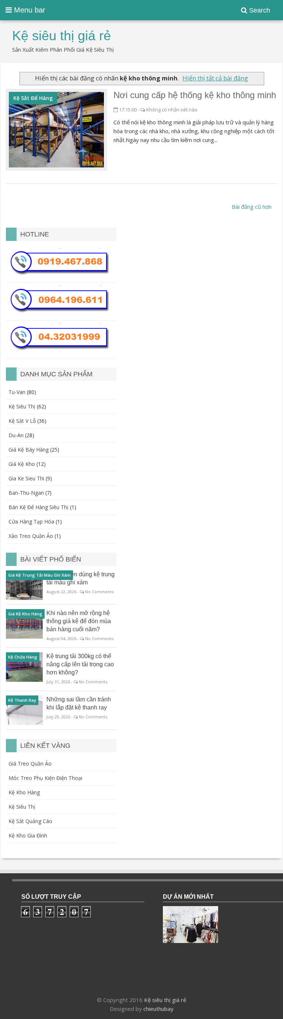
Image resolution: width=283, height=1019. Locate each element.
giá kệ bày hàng (28, 449)
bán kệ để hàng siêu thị (38, 507)
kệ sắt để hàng (33, 97)
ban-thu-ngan (26, 492)
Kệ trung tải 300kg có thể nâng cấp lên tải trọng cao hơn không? (80, 664)
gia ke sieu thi (26, 478)
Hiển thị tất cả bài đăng (215, 78)
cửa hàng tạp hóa (31, 521)
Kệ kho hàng (24, 792)
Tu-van (16, 391)
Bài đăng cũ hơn (252, 206)
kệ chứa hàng (22, 657)
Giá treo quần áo (30, 763)
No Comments (99, 591)
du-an (16, 435)
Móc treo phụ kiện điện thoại (45, 777)
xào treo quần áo (30, 535)
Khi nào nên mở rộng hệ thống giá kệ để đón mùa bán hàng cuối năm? (78, 621)
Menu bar (28, 10)
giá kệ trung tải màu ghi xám (39, 575)
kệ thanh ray (22, 700)
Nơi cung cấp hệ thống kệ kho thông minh (194, 95)
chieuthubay (158, 1008)
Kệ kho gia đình (27, 835)
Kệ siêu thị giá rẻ (165, 1000)
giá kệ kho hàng (25, 613)
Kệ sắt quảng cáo (30, 821)
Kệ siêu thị (21, 806)
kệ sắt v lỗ (22, 420)
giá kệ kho (21, 463)
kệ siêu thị (21, 406)
